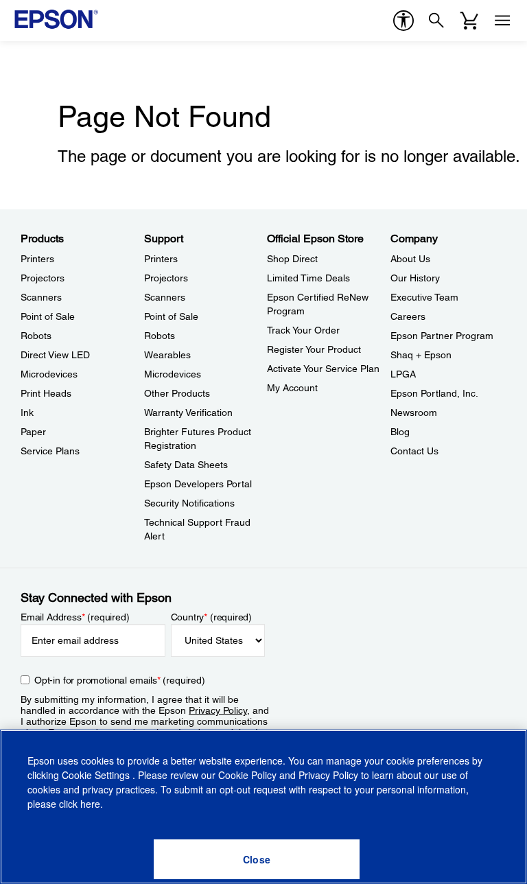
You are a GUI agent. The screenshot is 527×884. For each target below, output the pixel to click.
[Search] (436, 21)
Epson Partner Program (441, 335)
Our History (415, 277)
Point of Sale (48, 316)
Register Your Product (314, 349)
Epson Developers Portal (198, 483)
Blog (400, 431)
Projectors (43, 277)
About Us (410, 258)
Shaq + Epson (421, 354)
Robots (36, 335)
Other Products (177, 393)
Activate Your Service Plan (323, 368)
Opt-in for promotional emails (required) (119, 680)
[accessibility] (403, 21)
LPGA (403, 374)
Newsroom (413, 412)
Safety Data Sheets (186, 464)
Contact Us (414, 450)
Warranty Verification (188, 412)
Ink (27, 412)
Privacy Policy (218, 710)
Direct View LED (55, 354)
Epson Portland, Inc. (434, 393)
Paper (33, 431)
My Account (292, 387)
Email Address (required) (75, 617)
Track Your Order (303, 330)
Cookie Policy (247, 775)
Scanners (41, 297)
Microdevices (49, 374)
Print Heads (46, 393)
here (90, 804)
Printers (37, 258)
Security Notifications (189, 503)
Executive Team (424, 297)
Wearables (167, 354)
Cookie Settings (97, 775)
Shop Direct (292, 258)
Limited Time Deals (308, 277)
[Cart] (469, 21)
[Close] (257, 859)
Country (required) (212, 617)
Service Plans (50, 450)
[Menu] (502, 21)
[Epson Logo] (56, 19)
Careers (407, 316)
